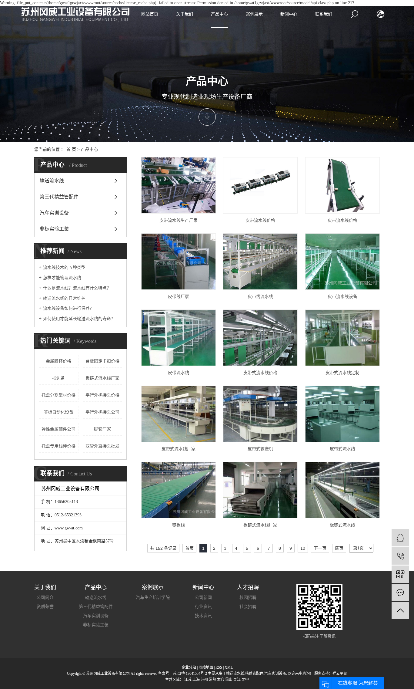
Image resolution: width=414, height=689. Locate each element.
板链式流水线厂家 (102, 378)
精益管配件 (254, 673)
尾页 (339, 548)
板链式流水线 (342, 525)
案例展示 (254, 14)
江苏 (188, 679)
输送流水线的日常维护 (64, 298)
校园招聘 (247, 597)
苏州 (204, 679)
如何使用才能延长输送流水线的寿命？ (79, 318)
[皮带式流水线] (342, 414)
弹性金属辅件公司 (58, 429)
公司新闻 (203, 597)
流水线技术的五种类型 (64, 267)
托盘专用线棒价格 (58, 446)
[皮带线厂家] (178, 261)
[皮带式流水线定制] (342, 337)
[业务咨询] (400, 537)
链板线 (178, 525)
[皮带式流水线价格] (260, 337)
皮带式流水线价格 (260, 372)
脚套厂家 (102, 429)
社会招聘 (247, 606)
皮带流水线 (178, 372)
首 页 (71, 149)
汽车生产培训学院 (153, 597)
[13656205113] (400, 556)
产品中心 (219, 14)
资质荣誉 (45, 606)
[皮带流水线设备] (342, 261)
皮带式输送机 (260, 449)
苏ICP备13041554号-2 (190, 673)
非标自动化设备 (58, 412)
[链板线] (178, 490)
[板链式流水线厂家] (260, 490)
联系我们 (323, 14)
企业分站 (189, 667)
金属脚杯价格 (58, 361)
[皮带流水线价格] (260, 185)
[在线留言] (400, 592)
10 (302, 548)
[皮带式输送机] (260, 414)
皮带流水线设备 (342, 296)
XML (229, 667)
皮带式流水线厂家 (178, 449)
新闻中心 (288, 14)
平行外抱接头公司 (102, 412)
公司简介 (45, 597)
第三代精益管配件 (59, 196)
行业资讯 (203, 606)
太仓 (220, 679)
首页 (189, 548)
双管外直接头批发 (102, 446)
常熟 (212, 679)
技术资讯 (203, 615)
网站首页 (149, 14)
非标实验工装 (54, 228)
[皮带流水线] (178, 337)
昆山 (228, 679)
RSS (218, 667)
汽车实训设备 (54, 212)
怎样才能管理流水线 (62, 277)
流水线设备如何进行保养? (67, 308)
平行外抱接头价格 (102, 395)
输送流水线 (52, 180)
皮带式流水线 (342, 449)
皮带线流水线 (260, 296)
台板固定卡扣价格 (102, 361)
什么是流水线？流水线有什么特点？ (77, 288)
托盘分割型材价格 (58, 395)
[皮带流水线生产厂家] (178, 185)
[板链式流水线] (342, 490)
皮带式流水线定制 (342, 372)
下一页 (320, 548)
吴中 (245, 679)
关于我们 (184, 14)
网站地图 (206, 667)
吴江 (237, 679)
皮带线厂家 (178, 296)
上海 (196, 679)
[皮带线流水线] (260, 261)
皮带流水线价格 (260, 220)
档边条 (58, 378)
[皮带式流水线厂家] (178, 414)
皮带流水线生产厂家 (178, 220)
